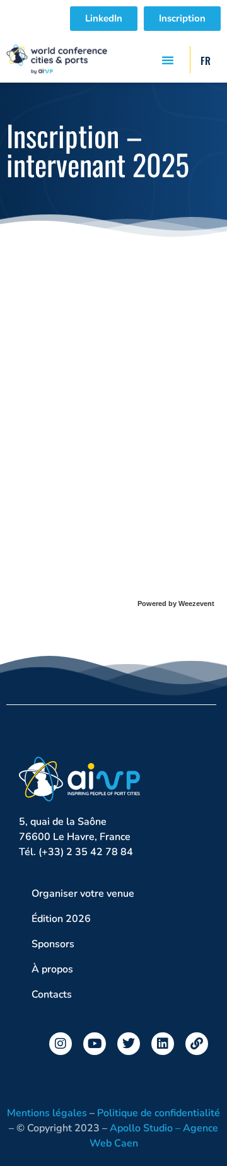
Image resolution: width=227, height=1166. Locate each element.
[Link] (196, 1043)
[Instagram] (60, 1043)
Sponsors (53, 944)
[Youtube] (94, 1043)
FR (206, 60)
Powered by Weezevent (175, 603)
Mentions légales (47, 1113)
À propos (52, 969)
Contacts (52, 994)
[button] (167, 59)
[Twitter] (128, 1043)
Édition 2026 (61, 919)
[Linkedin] (162, 1043)
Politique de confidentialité (158, 1113)
